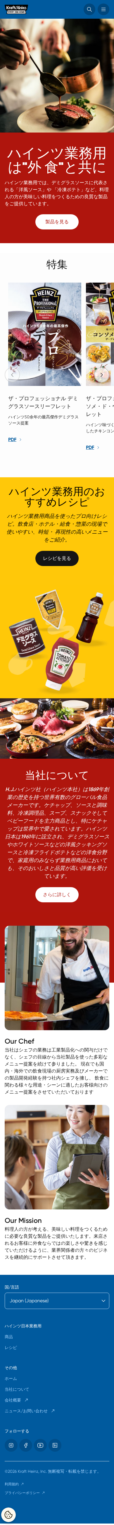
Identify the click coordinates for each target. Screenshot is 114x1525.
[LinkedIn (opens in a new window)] (55, 1445)
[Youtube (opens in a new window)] (40, 1445)
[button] (89, 9)
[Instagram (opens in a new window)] (11, 1445)
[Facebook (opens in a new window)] (25, 1445)
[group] (59, 367)
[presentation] (101, 374)
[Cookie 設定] (8, 1514)
